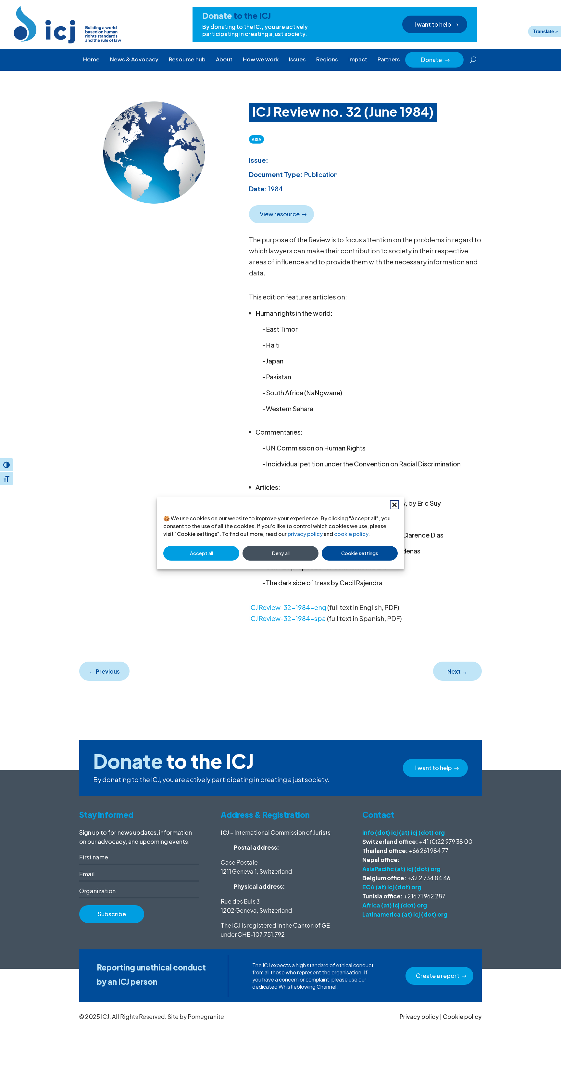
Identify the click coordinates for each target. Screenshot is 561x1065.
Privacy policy (419, 1016)
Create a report (437, 975)
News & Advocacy (134, 59)
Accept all (201, 553)
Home (91, 59)
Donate (435, 59)
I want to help (433, 24)
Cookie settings (359, 553)
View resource (280, 214)
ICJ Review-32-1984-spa (287, 618)
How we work (261, 59)
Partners (389, 59)
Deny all (281, 553)
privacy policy (305, 533)
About (224, 59)
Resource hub (187, 59)
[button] (394, 504)
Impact (357, 59)
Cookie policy (462, 1016)
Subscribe (112, 914)
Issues (297, 59)
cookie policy (351, 533)
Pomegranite (206, 1016)
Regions (327, 59)
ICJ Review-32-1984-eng (287, 607)
